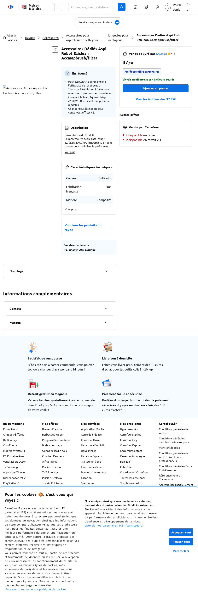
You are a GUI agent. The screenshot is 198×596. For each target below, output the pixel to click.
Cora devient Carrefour (134, 472)
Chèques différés (13, 434)
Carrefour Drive (90, 440)
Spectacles (87, 483)
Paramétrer (181, 551)
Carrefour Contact (131, 450)
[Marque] (106, 322)
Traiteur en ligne (91, 461)
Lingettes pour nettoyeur (118, 37)
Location (86, 477)
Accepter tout (181, 532)
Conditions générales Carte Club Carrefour (175, 468)
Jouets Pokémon (52, 483)
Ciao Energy (10, 445)
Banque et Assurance (94, 472)
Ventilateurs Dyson (14, 461)
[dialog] (99, 541)
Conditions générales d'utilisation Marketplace (174, 440)
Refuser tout (181, 541)
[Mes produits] (147, 7)
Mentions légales (169, 447)
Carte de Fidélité (91, 434)
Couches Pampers (53, 456)
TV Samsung (10, 467)
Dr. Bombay (10, 440)
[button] (58, 7)
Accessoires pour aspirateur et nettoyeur (82, 37)
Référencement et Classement (170, 477)
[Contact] (106, 308)
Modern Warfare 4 (14, 450)
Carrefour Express (131, 445)
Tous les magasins (131, 483)
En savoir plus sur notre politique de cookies (35, 589)
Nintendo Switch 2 (14, 477)
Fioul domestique (91, 467)
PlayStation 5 (11, 483)
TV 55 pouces (50, 472)
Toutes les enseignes (132, 477)
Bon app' (125, 461)
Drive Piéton (88, 450)
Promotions (10, 429)
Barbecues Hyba (52, 445)
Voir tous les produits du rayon (83, 227)
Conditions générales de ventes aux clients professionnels (174, 456)
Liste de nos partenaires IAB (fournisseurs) (114, 525)
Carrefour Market (130, 434)
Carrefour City (128, 440)
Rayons (30, 37)
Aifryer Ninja (49, 461)
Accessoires (51, 37)
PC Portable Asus (13, 456)
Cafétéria (125, 467)
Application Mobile (92, 429)
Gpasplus (161, 53)
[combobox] (96, 7)
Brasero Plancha (52, 429)
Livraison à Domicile (93, 445)
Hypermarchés (129, 429)
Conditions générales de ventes (174, 431)
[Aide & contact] (135, 7)
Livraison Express (91, 456)
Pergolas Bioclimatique (56, 440)
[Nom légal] (106, 271)
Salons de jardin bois (54, 450)
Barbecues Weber (53, 434)
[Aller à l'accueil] (11, 7)
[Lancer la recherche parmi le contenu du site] (121, 7)
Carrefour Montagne (132, 456)
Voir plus (70, 151)
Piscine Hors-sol (51, 467)
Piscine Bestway (52, 477)
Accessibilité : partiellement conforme (176, 486)
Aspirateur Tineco (14, 472)
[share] (55, 49)
